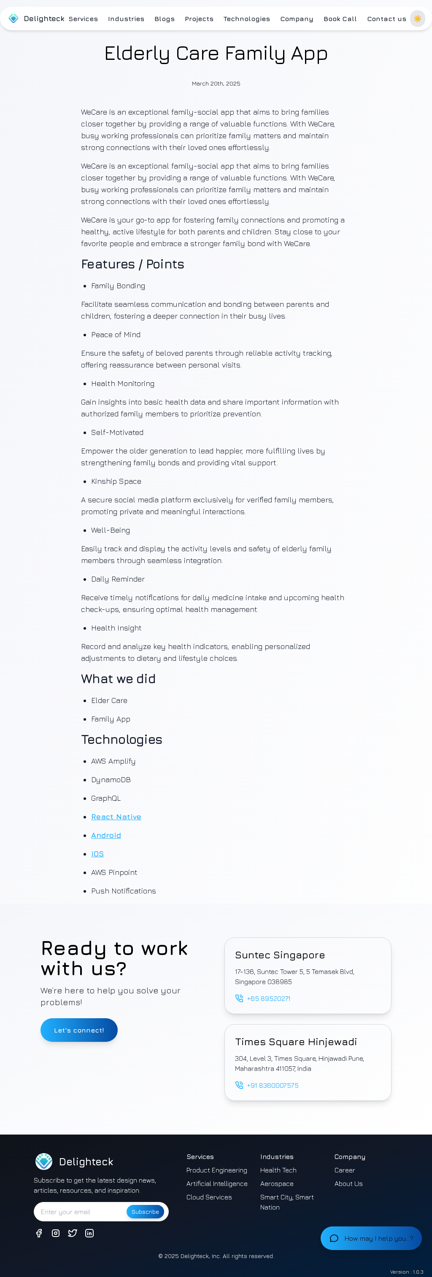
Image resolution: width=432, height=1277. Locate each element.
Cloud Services (209, 1197)
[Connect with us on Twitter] (73, 1233)
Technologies (247, 18)
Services (83, 18)
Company (296, 18)
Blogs (164, 18)
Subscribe (145, 1211)
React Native (116, 816)
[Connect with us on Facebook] (39, 1233)
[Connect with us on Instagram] (56, 1233)
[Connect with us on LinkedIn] (89, 1233)
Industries (126, 18)
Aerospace (277, 1183)
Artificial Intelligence (217, 1183)
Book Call (340, 18)
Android (106, 835)
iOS (97, 853)
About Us (349, 1183)
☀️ (417, 18)
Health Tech (278, 1170)
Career (345, 1170)
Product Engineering (216, 1170)
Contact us (386, 18)
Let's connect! (79, 1030)
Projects (199, 18)
